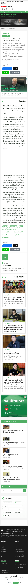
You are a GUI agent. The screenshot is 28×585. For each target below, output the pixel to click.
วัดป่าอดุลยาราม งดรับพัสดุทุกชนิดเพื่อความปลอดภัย (14, 12)
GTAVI (5, 509)
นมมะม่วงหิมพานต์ (7, 502)
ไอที (1, 556)
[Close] (20, 582)
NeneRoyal (18, 502)
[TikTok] (10, 9)
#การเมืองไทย (6, 235)
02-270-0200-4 (20, 567)
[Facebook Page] (2, 9)
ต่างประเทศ (3, 553)
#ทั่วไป (13, 235)
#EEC (4, 229)
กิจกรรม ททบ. (3, 565)
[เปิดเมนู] (25, 15)
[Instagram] (6, 9)
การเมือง (2, 544)
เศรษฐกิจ (2, 547)
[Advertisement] (14, 162)
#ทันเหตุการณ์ (20, 235)
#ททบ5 (21, 226)
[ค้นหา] (24, 490)
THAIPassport (7, 512)
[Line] (12, 9)
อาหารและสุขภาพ (18, 549)
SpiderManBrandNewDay (15, 506)
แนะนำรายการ (4, 568)
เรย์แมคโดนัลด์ (17, 512)
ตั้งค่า (10, 582)
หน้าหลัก (3, 28)
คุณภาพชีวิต (3, 549)
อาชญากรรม (3, 551)
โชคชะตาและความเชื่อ (19, 556)
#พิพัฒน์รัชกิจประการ (12, 229)
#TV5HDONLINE (13, 226)
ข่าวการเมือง (13, 28)
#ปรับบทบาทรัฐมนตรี (17, 232)
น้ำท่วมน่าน (6, 515)
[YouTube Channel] (4, 9)
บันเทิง (16, 547)
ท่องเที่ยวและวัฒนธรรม (19, 551)
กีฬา (16, 544)
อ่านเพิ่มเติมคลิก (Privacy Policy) (10, 579)
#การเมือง (5, 237)
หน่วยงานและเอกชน (5, 570)
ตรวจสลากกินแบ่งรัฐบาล (16, 509)
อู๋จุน (4, 506)
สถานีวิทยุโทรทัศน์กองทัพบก (15, 2)
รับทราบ (16, 582)
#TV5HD (5, 226)
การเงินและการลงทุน (19, 553)
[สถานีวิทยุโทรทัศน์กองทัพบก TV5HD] (3, 3)
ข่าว (8, 28)
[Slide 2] (15, 26)
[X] (8, 9)
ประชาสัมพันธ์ (4, 563)
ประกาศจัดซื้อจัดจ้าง (5, 572)
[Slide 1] (13, 26)
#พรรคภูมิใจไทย (6, 232)
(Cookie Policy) (21, 579)
